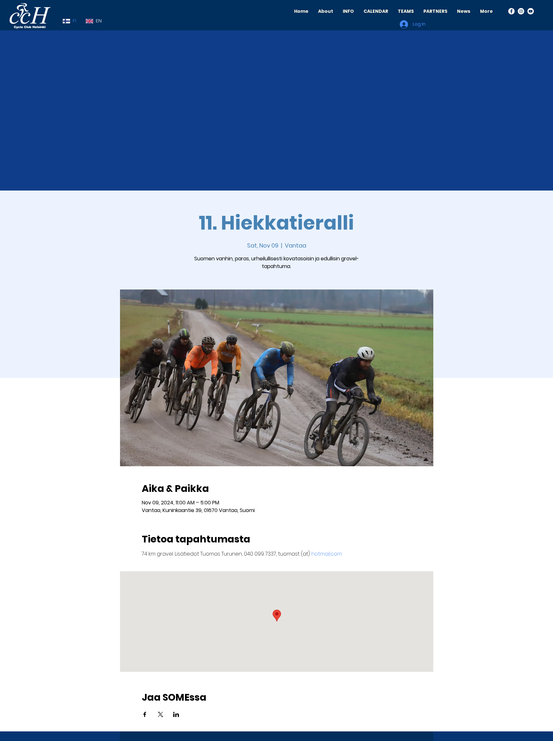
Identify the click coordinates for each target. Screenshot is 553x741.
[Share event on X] (160, 714)
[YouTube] (530, 11)
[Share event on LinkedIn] (176, 714)
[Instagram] (521, 11)
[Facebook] (511, 11)
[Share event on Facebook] (145, 714)
